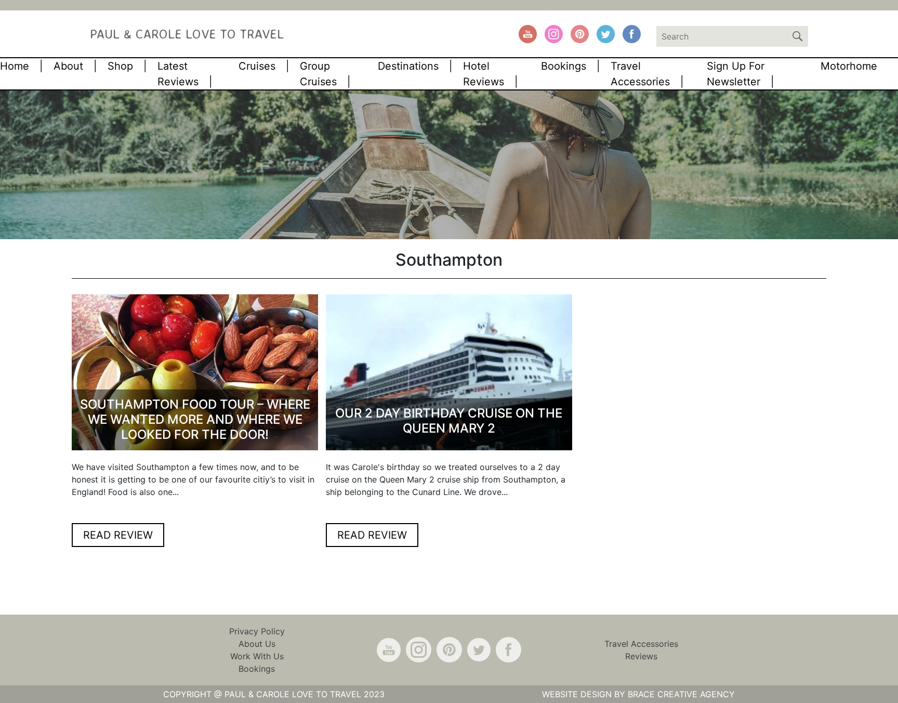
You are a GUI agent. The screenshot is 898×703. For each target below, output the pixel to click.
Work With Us (257, 656)
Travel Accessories (641, 644)
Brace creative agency (681, 694)
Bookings (563, 66)
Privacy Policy (257, 631)
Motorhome (849, 66)
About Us (257, 644)
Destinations (408, 66)
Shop (120, 66)
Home (14, 66)
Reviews (641, 656)
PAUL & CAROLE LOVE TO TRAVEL (187, 33)
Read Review (118, 535)
